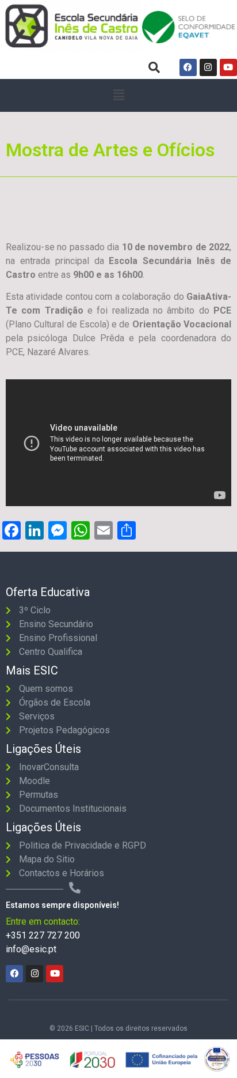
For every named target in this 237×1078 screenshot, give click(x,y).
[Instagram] (208, 67)
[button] (118, 95)
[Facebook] (188, 67)
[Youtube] (228, 67)
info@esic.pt (31, 949)
